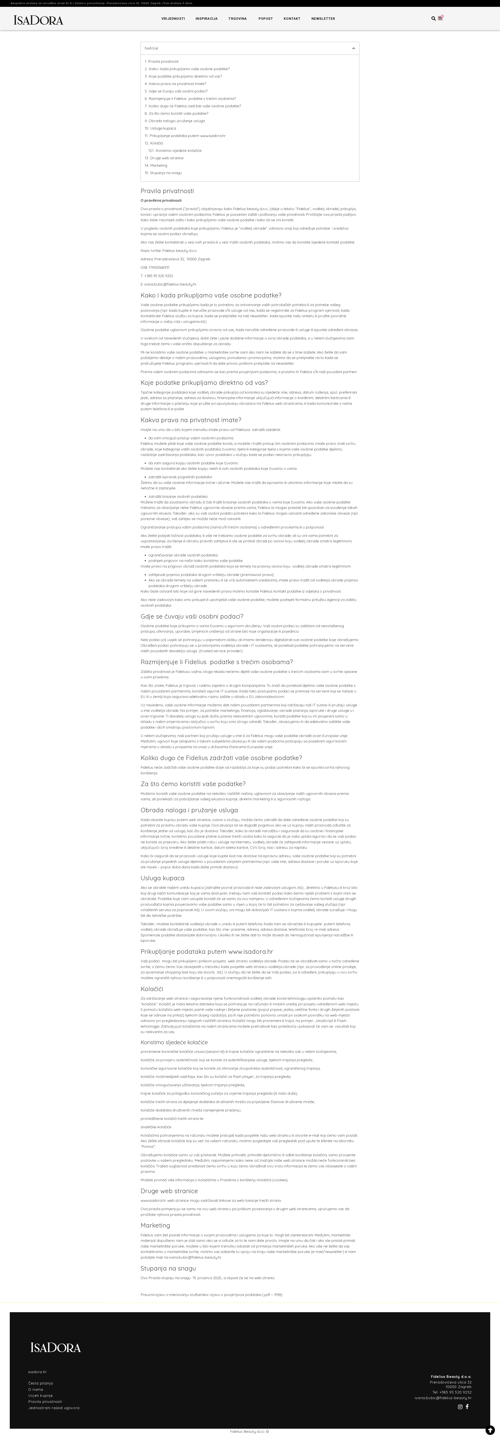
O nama (35, 1389)
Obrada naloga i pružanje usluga (177, 120)
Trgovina (238, 19)
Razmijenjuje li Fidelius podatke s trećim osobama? (192, 98)
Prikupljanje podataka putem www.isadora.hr (188, 135)
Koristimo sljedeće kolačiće (179, 150)
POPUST (266, 19)
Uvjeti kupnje (40, 1395)
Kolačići (156, 143)
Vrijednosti (173, 19)
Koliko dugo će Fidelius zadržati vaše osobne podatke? (195, 106)
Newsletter (323, 19)
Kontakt (292, 19)
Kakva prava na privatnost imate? (177, 83)
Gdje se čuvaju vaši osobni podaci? (178, 91)
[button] (433, 18)
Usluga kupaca (163, 128)
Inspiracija (207, 19)
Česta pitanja (40, 1383)
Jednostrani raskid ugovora (53, 1408)
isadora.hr (37, 1372)
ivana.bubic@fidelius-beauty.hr (170, 284)
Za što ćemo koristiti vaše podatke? (178, 113)
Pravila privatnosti (163, 61)
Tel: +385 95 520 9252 (452, 1392)
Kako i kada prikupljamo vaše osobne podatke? (189, 68)
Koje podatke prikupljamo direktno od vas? (185, 76)
